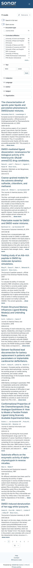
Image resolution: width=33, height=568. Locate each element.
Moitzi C (19, 510)
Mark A (17, 267)
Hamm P (18, 319)
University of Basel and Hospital (15, 40)
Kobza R (10, 365)
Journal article (10, 30)
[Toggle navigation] (29, 4)
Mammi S (4, 270)
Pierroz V (18, 164)
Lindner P (27, 510)
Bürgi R (3, 267)
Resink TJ (26, 365)
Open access (10, 24)
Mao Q (3, 467)
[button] (9, 28)
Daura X (10, 267)
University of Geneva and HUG (14, 45)
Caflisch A (10, 319)
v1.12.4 (26, 565)
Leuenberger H (21, 114)
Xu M (3, 319)
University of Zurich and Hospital (15, 38)
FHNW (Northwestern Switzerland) (16, 55)
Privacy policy (16, 567)
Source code (17, 560)
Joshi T (10, 164)
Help (16, 555)
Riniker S (12, 190)
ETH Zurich (9, 43)
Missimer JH (17, 424)
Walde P (10, 467)
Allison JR (4, 190)
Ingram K (26, 164)
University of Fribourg (12, 53)
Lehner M (18, 365)
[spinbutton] (10, 69)
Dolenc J (4, 421)
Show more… (12, 167)
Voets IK (4, 510)
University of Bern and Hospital (15, 49)
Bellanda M (25, 267)
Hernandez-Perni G (7, 114)
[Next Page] (28, 541)
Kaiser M (4, 167)
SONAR (14, 565)
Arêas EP (5, 513)
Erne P (3, 365)
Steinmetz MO (6, 424)
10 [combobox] (14, 545)
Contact (16, 558)
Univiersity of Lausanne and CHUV (16, 47)
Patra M (4, 164)
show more (10, 145)
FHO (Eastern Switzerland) (13, 58)
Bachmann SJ (5, 227)
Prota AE (26, 421)
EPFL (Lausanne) (10, 51)
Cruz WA (11, 510)
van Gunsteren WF (23, 190)
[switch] (3, 20)
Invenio (20, 565)
